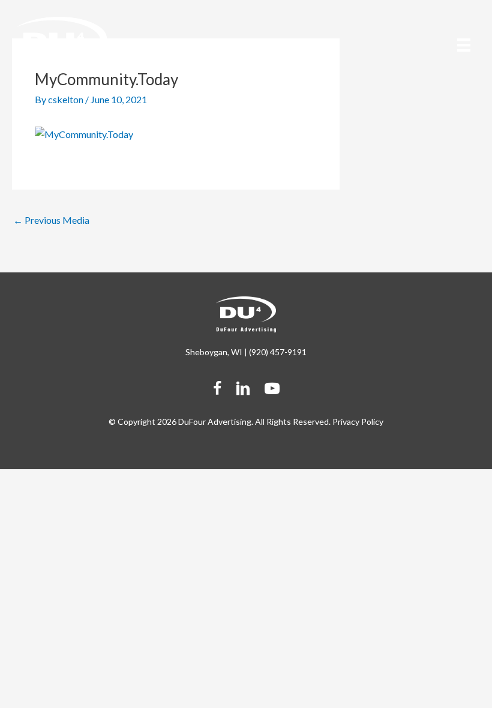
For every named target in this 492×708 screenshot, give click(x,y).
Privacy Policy (357, 421)
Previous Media (51, 220)
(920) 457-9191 (278, 352)
